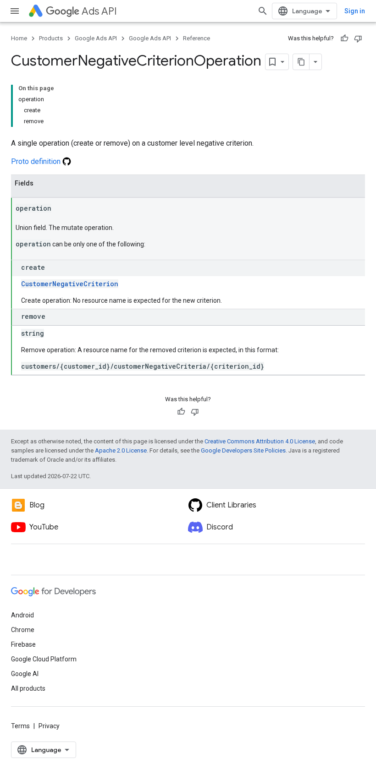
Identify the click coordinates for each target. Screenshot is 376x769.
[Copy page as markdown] (301, 62)
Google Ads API (96, 38)
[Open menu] (15, 11)
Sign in (354, 11)
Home (19, 38)
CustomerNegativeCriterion (69, 283)
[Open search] (262, 10)
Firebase (23, 644)
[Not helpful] (358, 38)
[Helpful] (344, 38)
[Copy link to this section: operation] (60, 208)
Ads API (99, 11)
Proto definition (36, 161)
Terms (20, 726)
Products (51, 38)
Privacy (49, 726)
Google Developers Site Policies (243, 450)
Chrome (22, 629)
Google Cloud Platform (44, 659)
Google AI (25, 673)
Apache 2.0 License (121, 450)
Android (22, 615)
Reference (196, 38)
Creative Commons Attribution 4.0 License (260, 441)
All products (28, 688)
